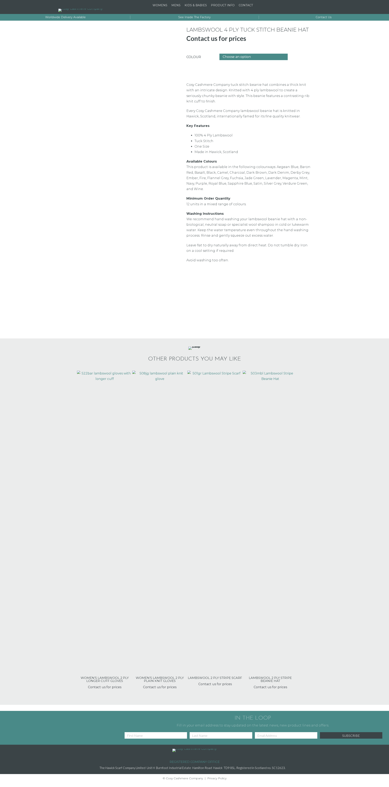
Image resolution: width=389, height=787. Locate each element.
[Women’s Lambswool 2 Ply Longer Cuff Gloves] (104, 522)
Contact (246, 5)
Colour (193, 57)
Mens (176, 5)
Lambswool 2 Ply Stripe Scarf (215, 678)
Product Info (223, 5)
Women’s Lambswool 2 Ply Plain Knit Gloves (160, 679)
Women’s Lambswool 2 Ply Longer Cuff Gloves (105, 679)
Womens (160, 5)
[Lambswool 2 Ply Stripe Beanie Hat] (270, 522)
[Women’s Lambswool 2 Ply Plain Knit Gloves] (160, 522)
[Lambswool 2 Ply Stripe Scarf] (215, 522)
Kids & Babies (196, 5)
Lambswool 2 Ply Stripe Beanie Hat (270, 679)
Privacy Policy (217, 778)
